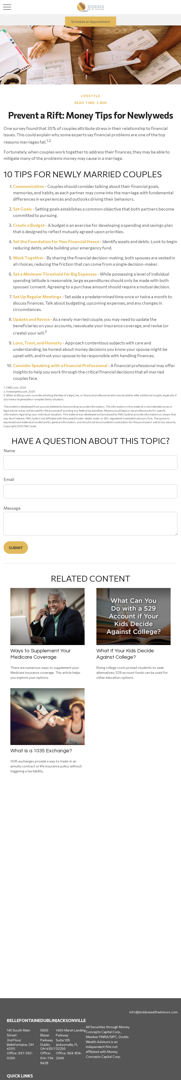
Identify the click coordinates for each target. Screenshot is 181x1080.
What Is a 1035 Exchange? (41, 750)
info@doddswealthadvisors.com (153, 1012)
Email (9, 479)
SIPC (113, 1037)
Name (9, 450)
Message (12, 508)
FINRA (103, 1037)
